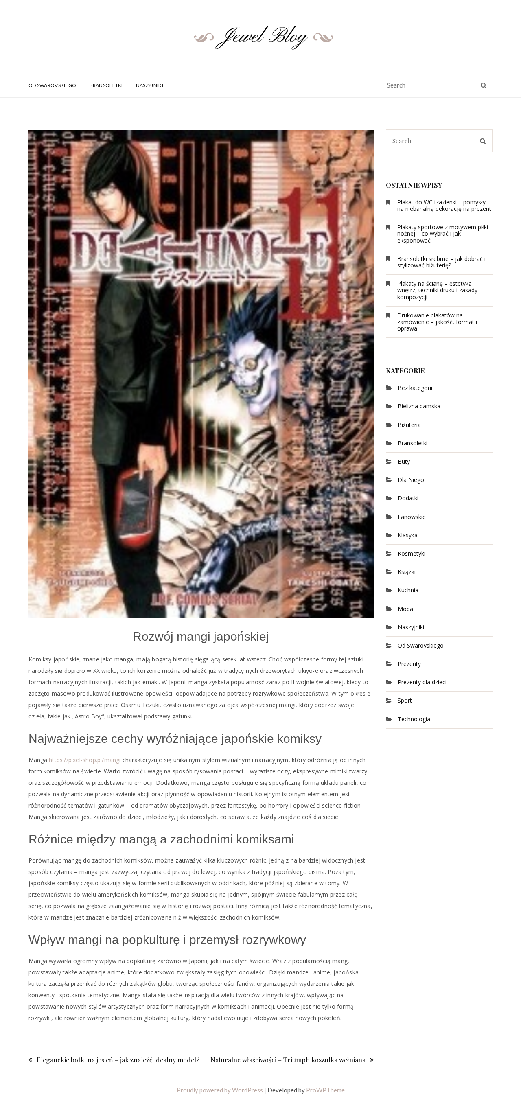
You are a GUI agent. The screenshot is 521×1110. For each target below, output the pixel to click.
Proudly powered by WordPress (220, 1090)
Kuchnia (408, 590)
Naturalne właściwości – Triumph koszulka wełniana (288, 1059)
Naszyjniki (149, 85)
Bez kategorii (415, 388)
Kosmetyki (411, 553)
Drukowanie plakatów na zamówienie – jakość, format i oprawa (437, 321)
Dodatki (408, 498)
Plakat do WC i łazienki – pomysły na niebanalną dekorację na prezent (444, 205)
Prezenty (409, 664)
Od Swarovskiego (52, 85)
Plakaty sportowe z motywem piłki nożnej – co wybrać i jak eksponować (442, 233)
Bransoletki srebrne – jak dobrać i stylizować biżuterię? (441, 262)
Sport (405, 700)
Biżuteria (409, 425)
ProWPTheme (325, 1090)
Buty (404, 461)
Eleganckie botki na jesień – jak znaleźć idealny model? (118, 1059)
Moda (405, 609)
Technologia (414, 719)
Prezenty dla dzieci (422, 682)
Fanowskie (412, 517)
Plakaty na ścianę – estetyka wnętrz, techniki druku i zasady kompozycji (437, 290)
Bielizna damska (419, 406)
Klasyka (408, 535)
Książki (407, 572)
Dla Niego (411, 480)
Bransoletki (106, 85)
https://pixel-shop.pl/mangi (84, 760)
